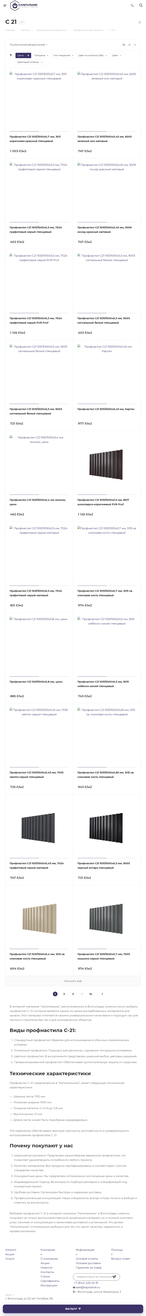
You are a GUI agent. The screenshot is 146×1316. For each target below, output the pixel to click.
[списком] (129, 45)
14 (90, 994)
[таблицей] (134, 45)
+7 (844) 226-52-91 (86, 1283)
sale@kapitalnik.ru (88, 1287)
